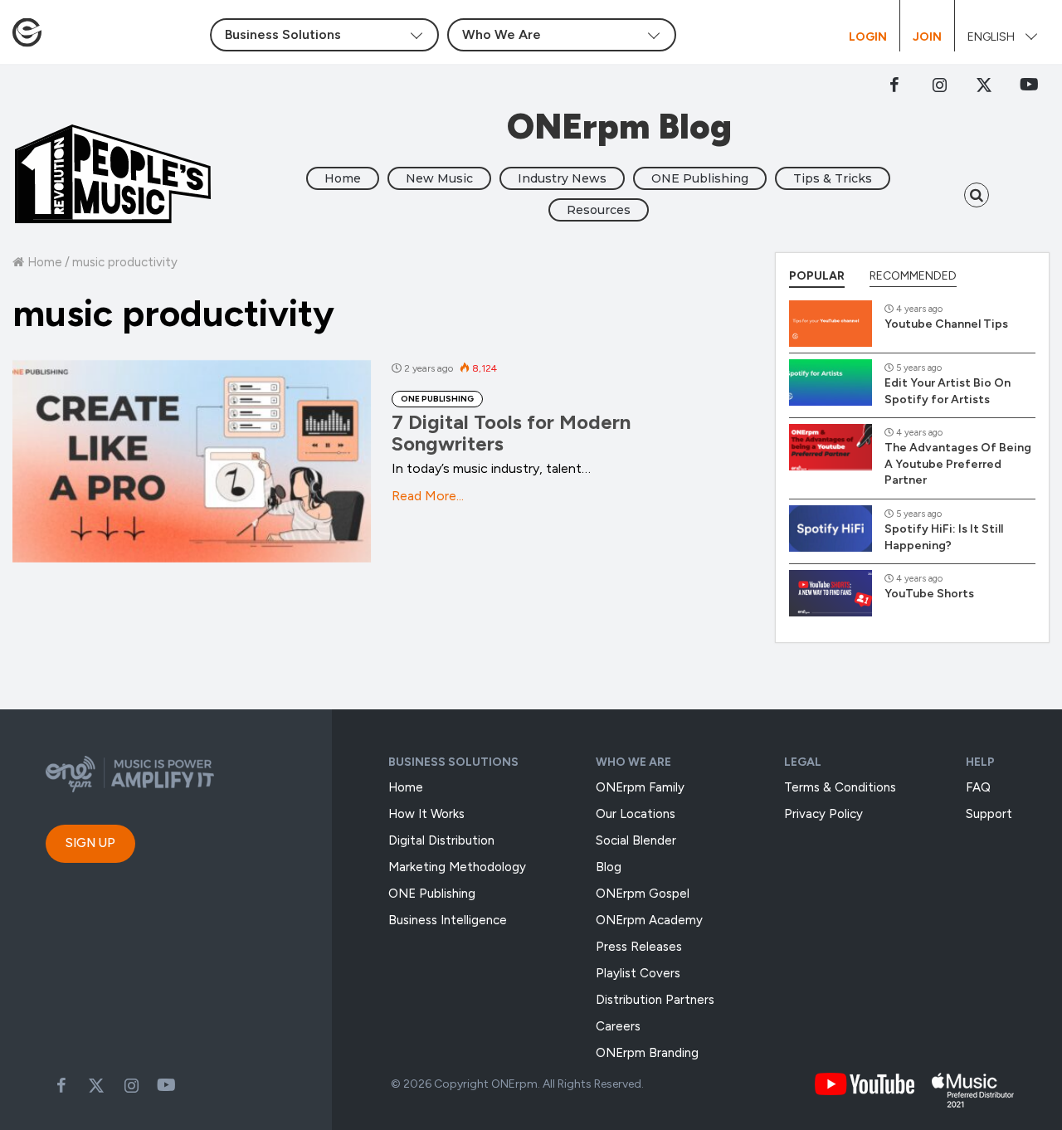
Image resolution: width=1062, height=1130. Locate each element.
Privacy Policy (823, 813)
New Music (439, 178)
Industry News (562, 178)
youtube (1028, 84)
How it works (426, 813)
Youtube (165, 1085)
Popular (817, 276)
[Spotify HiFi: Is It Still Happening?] (830, 528)
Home (342, 178)
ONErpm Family (640, 787)
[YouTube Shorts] (830, 593)
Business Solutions (453, 762)
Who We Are (633, 762)
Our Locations (635, 813)
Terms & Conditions (840, 787)
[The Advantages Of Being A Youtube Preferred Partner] (830, 447)
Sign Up (90, 842)
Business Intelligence (447, 920)
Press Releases (639, 946)
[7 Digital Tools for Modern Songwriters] (191, 461)
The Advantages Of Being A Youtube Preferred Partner (957, 464)
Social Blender (636, 840)
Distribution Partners (655, 999)
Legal (802, 762)
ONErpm (514, 1084)
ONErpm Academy (649, 920)
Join (927, 37)
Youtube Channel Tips (946, 324)
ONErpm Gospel (642, 893)
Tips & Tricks (832, 178)
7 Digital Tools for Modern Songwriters (511, 432)
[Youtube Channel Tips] (830, 323)
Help (980, 762)
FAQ (978, 787)
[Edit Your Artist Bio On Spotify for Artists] (830, 382)
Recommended (913, 276)
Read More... (428, 496)
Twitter (984, 84)
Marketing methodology (457, 867)
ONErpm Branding (647, 1052)
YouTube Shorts (929, 594)
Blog (608, 867)
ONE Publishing (699, 178)
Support (989, 813)
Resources (599, 209)
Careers (618, 1026)
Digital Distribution (441, 840)
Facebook (894, 84)
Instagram (939, 84)
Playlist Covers (638, 973)
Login (868, 37)
